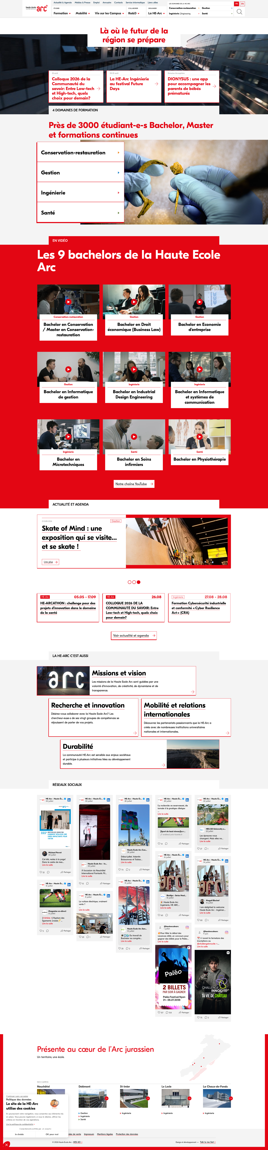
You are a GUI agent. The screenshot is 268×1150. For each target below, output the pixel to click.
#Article (46, 918)
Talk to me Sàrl (207, 1142)
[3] (138, 582)
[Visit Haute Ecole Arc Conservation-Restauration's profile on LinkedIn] (124, 851)
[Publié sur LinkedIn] (69, 800)
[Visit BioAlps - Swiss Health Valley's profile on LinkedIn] (163, 896)
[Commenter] (47, 872)
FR (236, 3)
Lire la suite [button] (47, 865)
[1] (129, 582)
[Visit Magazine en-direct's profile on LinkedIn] (45, 912)
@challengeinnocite (206, 943)
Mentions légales (105, 1134)
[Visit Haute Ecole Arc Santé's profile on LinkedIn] (124, 929)
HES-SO (76, 1142)
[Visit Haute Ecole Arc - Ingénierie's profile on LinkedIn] (85, 864)
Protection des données (127, 1134)
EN (242, 3)
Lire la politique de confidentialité (19, 1124)
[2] (134, 582)
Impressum (89, 1134)
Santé (83, 1119)
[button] (62, 13)
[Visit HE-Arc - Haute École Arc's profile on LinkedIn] (43, 799)
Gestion (84, 1113)
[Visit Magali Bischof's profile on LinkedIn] (203, 901)
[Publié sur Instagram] (187, 927)
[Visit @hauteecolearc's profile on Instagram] (161, 927)
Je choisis (19, 1134)
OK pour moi (52, 1134)
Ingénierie (85, 1116)
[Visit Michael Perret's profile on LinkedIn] (45, 853)
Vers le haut (259, 1141)
